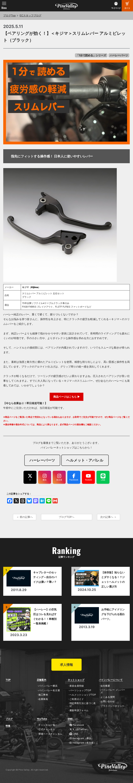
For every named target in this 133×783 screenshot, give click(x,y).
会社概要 (105, 685)
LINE (75, 734)
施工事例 (43, 694)
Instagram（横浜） (83, 738)
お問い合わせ (108, 701)
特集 (8, 725)
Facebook (78, 725)
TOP (8, 679)
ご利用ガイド (77, 699)
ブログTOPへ (66, 517)
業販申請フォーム (79, 710)
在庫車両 (43, 699)
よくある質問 (108, 697)
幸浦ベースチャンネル (50, 734)
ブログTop (9, 15)
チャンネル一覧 (46, 725)
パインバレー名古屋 (49, 690)
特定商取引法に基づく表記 (83, 704)
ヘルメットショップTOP (83, 694)
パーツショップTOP (80, 690)
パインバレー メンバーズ (113, 691)
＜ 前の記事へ (24, 517)
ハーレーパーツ (119, 55)
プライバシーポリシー (112, 706)
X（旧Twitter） (80, 729)
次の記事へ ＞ (108, 517)
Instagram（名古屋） (84, 742)
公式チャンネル (46, 729)
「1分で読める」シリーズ (91, 55)
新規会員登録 (77, 685)
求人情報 (66, 665)
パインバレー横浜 (48, 685)
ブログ (9, 718)
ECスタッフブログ (30, 15)
